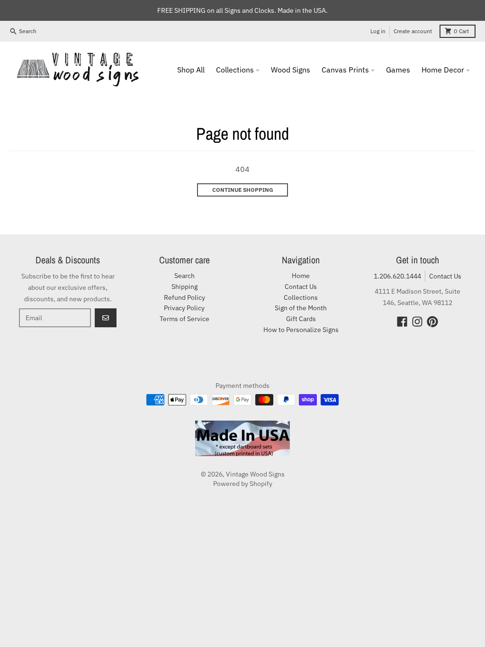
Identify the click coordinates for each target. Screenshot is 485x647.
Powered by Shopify (242, 483)
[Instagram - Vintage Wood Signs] (417, 321)
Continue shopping (242, 189)
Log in (378, 31)
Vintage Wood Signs (255, 474)
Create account (413, 31)
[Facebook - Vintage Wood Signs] (402, 321)
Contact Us (445, 276)
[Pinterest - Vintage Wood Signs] (432, 321)
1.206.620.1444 (397, 276)
